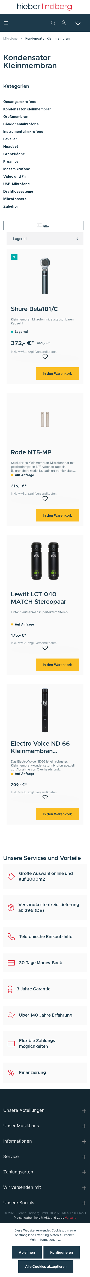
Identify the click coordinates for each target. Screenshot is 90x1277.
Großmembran (15, 116)
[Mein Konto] (65, 23)
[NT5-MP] (45, 419)
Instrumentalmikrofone (23, 131)
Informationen (17, 1141)
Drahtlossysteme (18, 191)
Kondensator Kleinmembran (27, 109)
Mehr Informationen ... (45, 1239)
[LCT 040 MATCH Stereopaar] (45, 561)
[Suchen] (54, 22)
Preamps (11, 161)
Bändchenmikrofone (21, 124)
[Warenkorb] (88, 23)
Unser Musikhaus (21, 1125)
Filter (46, 226)
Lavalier (10, 139)
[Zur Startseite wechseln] (44, 7)
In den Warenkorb (57, 373)
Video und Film (15, 176)
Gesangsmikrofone (19, 101)
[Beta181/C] (45, 276)
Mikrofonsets (14, 199)
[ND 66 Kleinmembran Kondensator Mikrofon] (45, 710)
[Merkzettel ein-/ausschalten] (45, 358)
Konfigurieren (61, 1252)
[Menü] (7, 23)
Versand (70, 1217)
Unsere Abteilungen (24, 1110)
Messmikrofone (16, 169)
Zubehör (10, 206)
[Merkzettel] (80, 23)
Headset (10, 146)
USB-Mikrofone (16, 184)
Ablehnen (27, 1252)
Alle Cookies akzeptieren (46, 1266)
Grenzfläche (14, 154)
